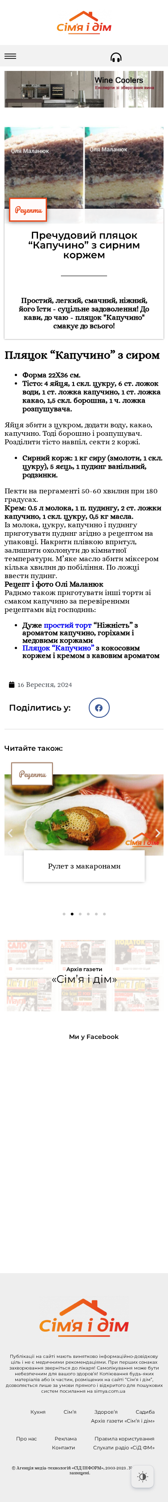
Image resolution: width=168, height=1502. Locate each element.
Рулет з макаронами (84, 866)
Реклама (66, 1439)
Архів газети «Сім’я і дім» (123, 1421)
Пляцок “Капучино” (58, 648)
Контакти (63, 1447)
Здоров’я (106, 1412)
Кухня (38, 1412)
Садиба (145, 1412)
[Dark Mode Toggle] (142, 1477)
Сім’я (70, 1412)
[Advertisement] (84, 1149)
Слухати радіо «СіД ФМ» (124, 1447)
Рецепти (28, 209)
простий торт (68, 625)
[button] (99, 708)
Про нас (26, 1439)
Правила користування (125, 1439)
